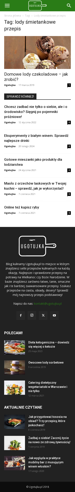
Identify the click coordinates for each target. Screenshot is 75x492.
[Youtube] (54, 315)
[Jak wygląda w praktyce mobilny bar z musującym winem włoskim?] (14, 463)
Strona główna (12, 15)
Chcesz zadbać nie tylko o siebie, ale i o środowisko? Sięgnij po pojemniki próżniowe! (35, 112)
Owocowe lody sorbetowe (46, 362)
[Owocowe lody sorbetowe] (14, 367)
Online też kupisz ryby (21, 207)
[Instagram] (32, 315)
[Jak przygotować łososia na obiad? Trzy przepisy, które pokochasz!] (14, 422)
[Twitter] (43, 315)
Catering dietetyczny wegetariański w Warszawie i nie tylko (47, 387)
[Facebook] (20, 315)
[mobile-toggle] (7, 5)
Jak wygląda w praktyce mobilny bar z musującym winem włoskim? (46, 462)
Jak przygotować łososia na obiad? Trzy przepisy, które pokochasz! (47, 421)
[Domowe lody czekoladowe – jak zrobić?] (37, 52)
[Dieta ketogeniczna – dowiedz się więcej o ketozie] (14, 347)
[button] (69, 5)
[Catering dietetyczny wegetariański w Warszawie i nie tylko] (14, 388)
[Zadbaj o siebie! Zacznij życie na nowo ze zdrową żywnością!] (14, 443)
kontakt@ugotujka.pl (48, 304)
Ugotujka (10, 85)
